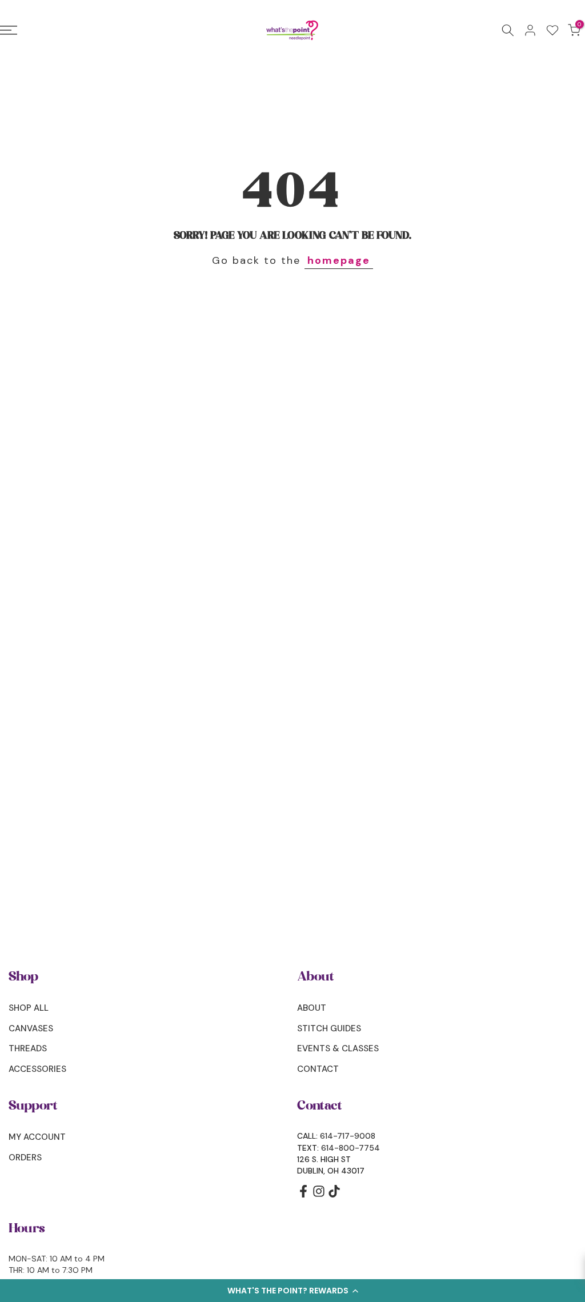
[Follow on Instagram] (318, 1195)
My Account (37, 1137)
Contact (318, 1069)
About (311, 1008)
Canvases (31, 1028)
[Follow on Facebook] (303, 1195)
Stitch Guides (329, 1028)
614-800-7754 (350, 1148)
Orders (25, 1157)
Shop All (29, 1008)
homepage (338, 260)
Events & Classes (338, 1048)
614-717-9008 (347, 1136)
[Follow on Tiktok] (334, 1195)
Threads (28, 1048)
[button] (292, 1290)
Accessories (37, 1069)
